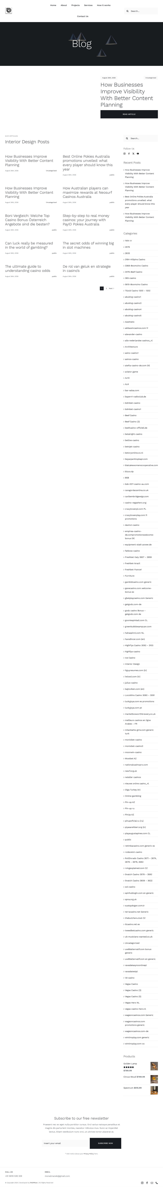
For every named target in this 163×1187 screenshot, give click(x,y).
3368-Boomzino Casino (136, 265)
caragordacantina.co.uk (136, 490)
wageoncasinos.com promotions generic (135, 1023)
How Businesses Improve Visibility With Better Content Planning (139, 173)
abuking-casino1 (133, 297)
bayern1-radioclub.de (135, 396)
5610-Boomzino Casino (136, 284)
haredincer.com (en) (135, 639)
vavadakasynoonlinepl (136, 965)
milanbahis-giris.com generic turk (139, 732)
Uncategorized (150, 78)
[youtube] (138, 154)
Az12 (127, 378)
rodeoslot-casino (133, 852)
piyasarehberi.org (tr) (135, 827)
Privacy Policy (89, 1154)
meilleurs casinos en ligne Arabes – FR (138, 722)
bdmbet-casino (132, 403)
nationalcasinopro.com (136, 765)
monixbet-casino (133, 740)
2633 (127, 253)
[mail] (152, 1183)
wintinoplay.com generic (137, 1037)
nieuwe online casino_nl (137, 783)
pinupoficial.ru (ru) (134, 821)
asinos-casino (132, 359)
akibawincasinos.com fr (136, 328)
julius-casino (131, 683)
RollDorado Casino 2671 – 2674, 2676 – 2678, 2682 (141, 860)
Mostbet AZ (131, 758)
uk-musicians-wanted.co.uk (138, 936)
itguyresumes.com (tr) (136, 670)
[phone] (157, 1183)
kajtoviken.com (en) (134, 689)
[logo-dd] (8, 8)
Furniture (129, 576)
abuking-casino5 (133, 315)
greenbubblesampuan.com (138, 626)
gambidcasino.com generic (138, 582)
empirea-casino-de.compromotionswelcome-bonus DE (139, 535)
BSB (127, 478)
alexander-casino (133, 334)
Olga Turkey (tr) (132, 790)
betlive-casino (132, 440)
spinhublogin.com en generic (139, 893)
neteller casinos (133, 777)
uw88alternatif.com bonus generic (138, 951)
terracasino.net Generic (136, 912)
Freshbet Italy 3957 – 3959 (138, 557)
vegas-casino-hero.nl (135, 1009)
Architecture (131, 347)
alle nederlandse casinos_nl (139, 340)
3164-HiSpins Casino (135, 259)
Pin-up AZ (130, 802)
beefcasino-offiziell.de (136, 428)
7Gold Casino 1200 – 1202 (137, 290)
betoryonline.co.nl (134, 453)
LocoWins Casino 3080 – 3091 (140, 695)
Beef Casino (131, 415)
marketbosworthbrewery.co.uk (140, 714)
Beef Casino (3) (132, 421)
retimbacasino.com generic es (140, 846)
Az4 (127, 384)
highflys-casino (132, 651)
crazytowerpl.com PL (135, 509)
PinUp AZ (129, 814)
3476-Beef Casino (133, 272)
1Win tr (128, 240)
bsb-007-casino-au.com (137, 484)
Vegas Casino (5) (133, 996)
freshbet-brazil (132, 563)
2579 (127, 247)
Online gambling (133, 796)
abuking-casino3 (133, 303)
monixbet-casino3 (134, 746)
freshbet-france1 (133, 569)
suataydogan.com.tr (135, 905)
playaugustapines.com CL (137, 833)
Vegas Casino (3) (133, 990)
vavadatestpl (131, 971)
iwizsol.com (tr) (132, 676)
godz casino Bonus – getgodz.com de (135, 612)
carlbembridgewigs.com (137, 496)
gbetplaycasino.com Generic (139, 598)
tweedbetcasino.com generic (139, 930)
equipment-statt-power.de (138, 544)
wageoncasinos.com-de (136, 1031)
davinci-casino (132, 525)
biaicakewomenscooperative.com (141, 465)
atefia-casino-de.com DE (137, 365)
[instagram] (124, 154)
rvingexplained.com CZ (136, 868)
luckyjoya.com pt (133, 708)
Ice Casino (130, 658)
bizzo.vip (129, 471)
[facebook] (129, 154)
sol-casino (130, 887)
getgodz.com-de (133, 604)
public (128, 839)
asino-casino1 (131, 353)
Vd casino (129, 978)
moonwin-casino (133, 752)
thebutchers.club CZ (135, 918)
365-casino (130, 278)
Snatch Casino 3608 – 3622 (138, 880)
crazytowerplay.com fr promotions (136, 517)
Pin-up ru (129, 808)
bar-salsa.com (132, 390)
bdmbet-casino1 (133, 409)
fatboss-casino (132, 551)
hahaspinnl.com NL (134, 633)
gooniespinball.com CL (136, 620)
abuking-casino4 (133, 309)
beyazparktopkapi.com (136, 459)
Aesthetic (129, 322)
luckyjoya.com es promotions (139, 701)
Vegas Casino (131, 984)
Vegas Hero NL (132, 1002)
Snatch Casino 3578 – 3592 (138, 874)
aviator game (131, 372)
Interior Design (132, 664)
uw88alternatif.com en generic (140, 959)
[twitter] (133, 154)
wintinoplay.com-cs (134, 1043)
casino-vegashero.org (135, 502)
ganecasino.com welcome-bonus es (138, 590)
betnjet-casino (132, 446)
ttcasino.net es (132, 924)
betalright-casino (133, 434)
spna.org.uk (131, 899)
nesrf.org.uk (131, 771)
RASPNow (33, 1183)
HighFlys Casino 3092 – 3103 (139, 645)
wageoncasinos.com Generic (139, 1015)
